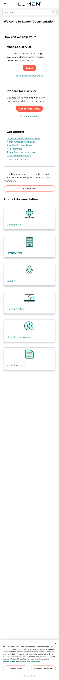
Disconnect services (18, 159)
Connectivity (14, 224)
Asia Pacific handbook (19, 145)
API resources (14, 148)
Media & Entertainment (19, 337)
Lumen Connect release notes (23, 138)
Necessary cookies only (43, 668)
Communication (15, 308)
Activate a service (29, 116)
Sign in (29, 68)
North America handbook (21, 141)
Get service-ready (29, 108)
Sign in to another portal (29, 75)
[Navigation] (4, 4)
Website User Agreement (29, 661)
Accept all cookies (15, 668)
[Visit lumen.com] (29, 4)
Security (11, 280)
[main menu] (4, 4)
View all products (16, 365)
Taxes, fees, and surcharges (22, 152)
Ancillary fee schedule (19, 155)
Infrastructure (14, 252)
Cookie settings (29, 676)
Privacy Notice (9, 661)
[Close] (55, 643)
